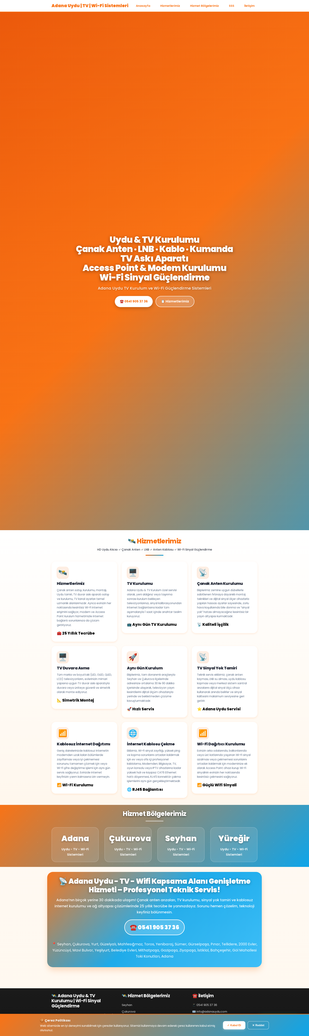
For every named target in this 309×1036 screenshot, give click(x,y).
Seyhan (127, 1005)
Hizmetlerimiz (170, 6)
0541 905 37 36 (207, 1005)
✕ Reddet (258, 1025)
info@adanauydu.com (212, 1012)
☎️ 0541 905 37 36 (134, 301)
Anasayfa (143, 6)
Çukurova (128, 1012)
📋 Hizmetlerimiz (175, 301)
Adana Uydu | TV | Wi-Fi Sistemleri (90, 6)
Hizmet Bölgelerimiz (204, 6)
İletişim (249, 6)
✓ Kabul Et (234, 1025)
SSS (231, 6)
